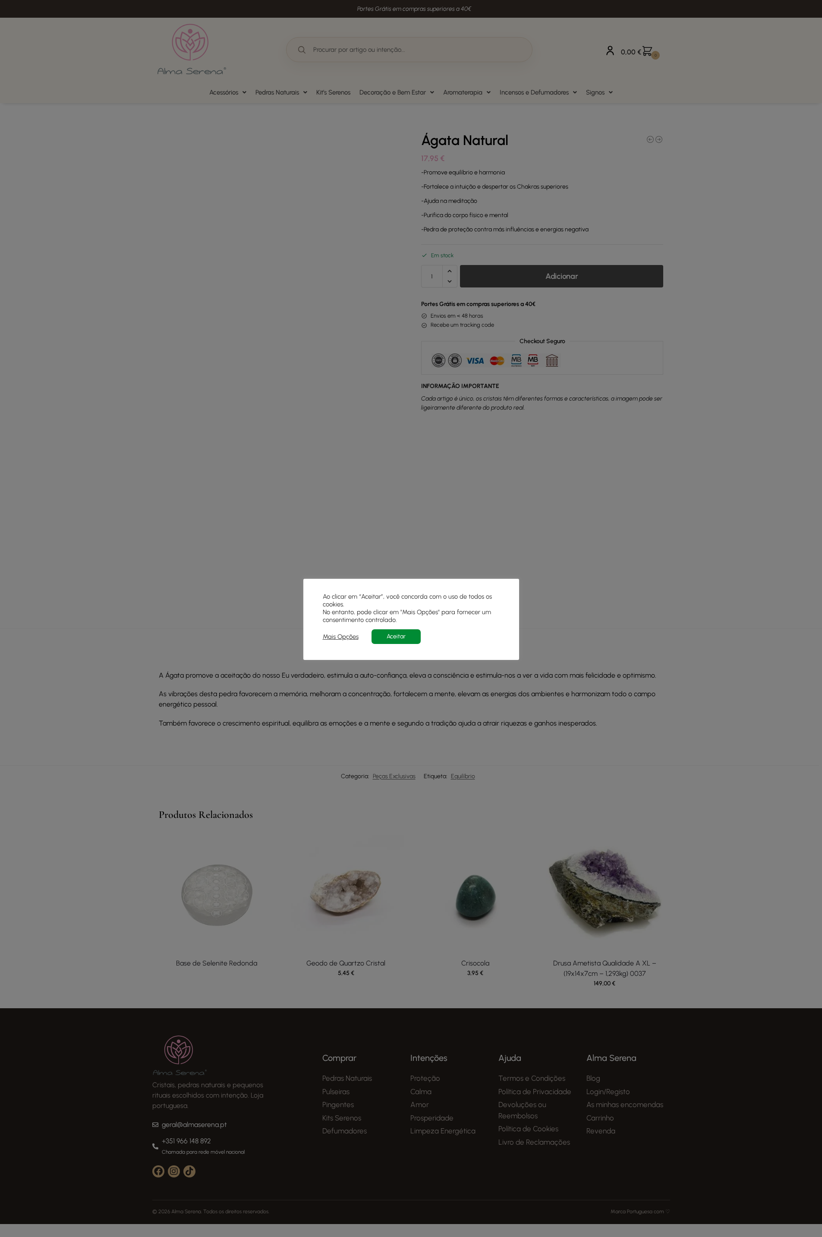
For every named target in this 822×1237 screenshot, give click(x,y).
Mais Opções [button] (341, 637)
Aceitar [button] (396, 636)
